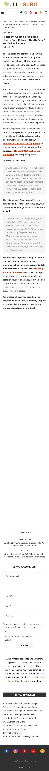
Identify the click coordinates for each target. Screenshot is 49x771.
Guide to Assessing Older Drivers (18, 714)
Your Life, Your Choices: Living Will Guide (21, 736)
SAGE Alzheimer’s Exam (14, 721)
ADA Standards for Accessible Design (20, 703)
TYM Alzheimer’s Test (13, 732)
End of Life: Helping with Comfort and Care (22, 710)
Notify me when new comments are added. (21, 638)
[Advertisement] (24, 417)
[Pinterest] (31, 13)
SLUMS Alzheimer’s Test (14, 729)
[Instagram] (25, 13)
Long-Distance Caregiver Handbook (19, 718)
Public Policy (18, 21)
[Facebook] (21, 13)
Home (5, 21)
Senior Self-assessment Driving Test (20, 725)
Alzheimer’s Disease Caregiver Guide (20, 707)
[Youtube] (36, 13)
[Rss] (41, 13)
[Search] (46, 13)
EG (13, 47)
